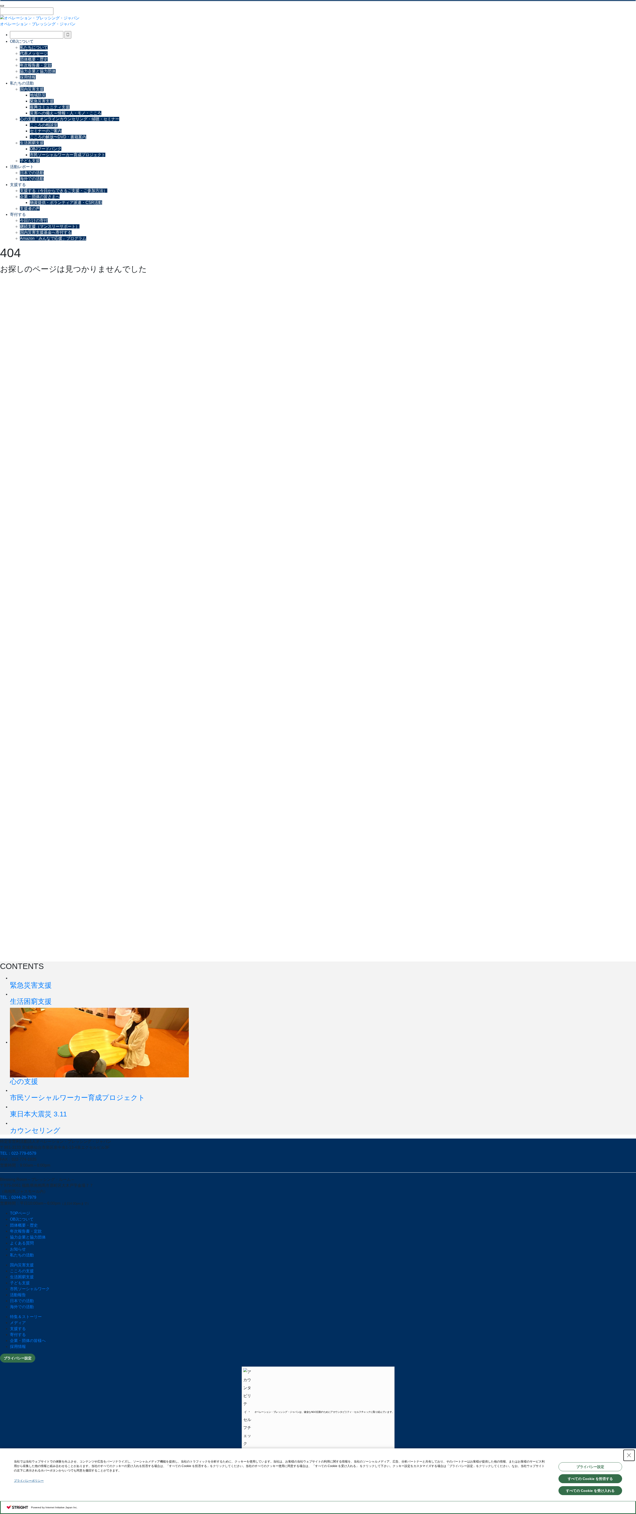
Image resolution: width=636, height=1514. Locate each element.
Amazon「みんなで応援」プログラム (53, 238)
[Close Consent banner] (629, 1455)
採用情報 (28, 77)
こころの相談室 (44, 125)
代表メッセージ (34, 53)
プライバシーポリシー (29, 1480)
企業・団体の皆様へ (28, 1340)
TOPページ (20, 1213)
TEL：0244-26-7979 (18, 1197)
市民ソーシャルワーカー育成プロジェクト (67, 155)
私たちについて (34, 47)
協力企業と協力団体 (38, 71)
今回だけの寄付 (34, 220)
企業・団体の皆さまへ (40, 196)
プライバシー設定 (18, 1358)
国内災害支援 (32, 89)
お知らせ (18, 1249)
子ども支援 (30, 161)
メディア (18, 1323)
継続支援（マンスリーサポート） (50, 226)
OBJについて (22, 41)
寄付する (18, 214)
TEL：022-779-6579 (18, 1153)
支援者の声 (30, 208)
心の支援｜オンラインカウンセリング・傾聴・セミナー (69, 119)
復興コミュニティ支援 (50, 107)
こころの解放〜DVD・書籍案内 (58, 137)
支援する (18, 185)
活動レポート (22, 167)
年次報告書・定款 (36, 65)
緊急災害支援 (42, 101)
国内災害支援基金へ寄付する (46, 232)
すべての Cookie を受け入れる (590, 1491)
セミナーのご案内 (46, 131)
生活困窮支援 (32, 143)
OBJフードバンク (45, 149)
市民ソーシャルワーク (30, 1289)
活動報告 (18, 1295)
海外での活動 (32, 179)
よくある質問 (22, 1243)
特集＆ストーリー (26, 1317)
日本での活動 (32, 173)
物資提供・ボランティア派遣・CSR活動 (66, 202)
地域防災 (38, 95)
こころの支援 (22, 1271)
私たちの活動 (22, 83)
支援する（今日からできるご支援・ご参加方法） (63, 190)
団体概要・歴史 (34, 59)
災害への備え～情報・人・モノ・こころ (65, 113)
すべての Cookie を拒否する (590, 1479)
